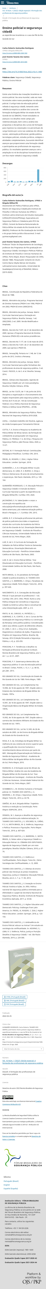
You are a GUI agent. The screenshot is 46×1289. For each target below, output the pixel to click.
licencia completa (8, 1136)
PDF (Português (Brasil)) (15, 1004)
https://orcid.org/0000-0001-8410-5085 (14, 62)
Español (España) (11, 1188)
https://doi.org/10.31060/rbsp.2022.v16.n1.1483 (22, 72)
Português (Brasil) (11, 1181)
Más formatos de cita (12, 1049)
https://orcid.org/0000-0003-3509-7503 (14, 53)
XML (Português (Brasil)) (15, 1000)
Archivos (12, 8)
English (7, 1185)
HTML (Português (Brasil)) (16, 997)
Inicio (4, 8)
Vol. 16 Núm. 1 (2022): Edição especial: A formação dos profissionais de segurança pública (22, 11)
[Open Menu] (2, 2)
